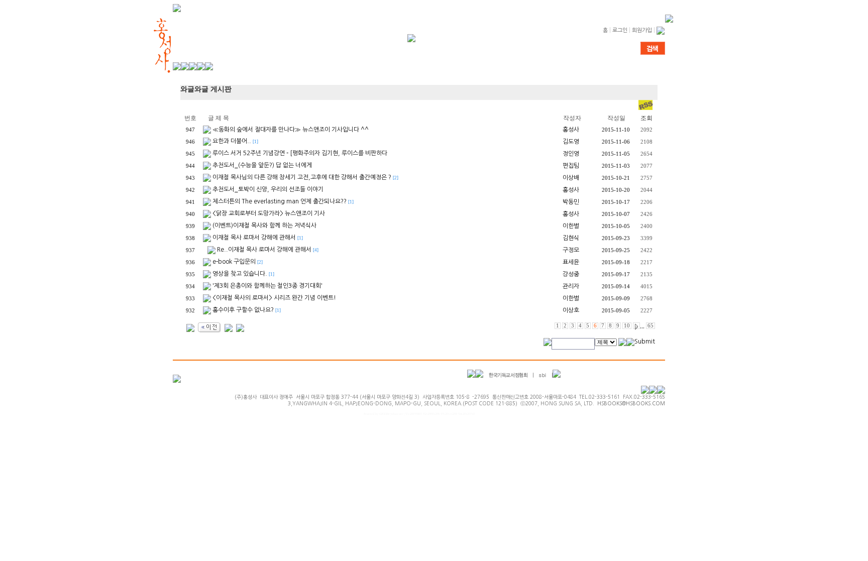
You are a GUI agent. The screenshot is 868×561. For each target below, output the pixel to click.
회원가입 (642, 30)
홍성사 (571, 130)
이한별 (571, 226)
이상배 (571, 178)
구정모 (571, 250)
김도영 (571, 142)
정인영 (571, 154)
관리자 (571, 286)
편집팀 (571, 166)
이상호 (571, 310)
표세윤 (571, 262)
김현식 (571, 238)
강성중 (571, 274)
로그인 (619, 30)
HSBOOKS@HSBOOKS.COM (631, 403)
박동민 (571, 202)
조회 (646, 118)
